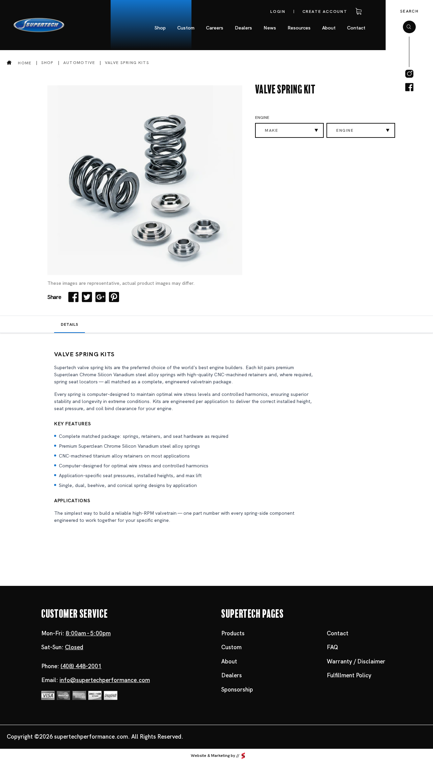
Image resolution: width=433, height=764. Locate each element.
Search (409, 11)
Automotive (79, 62)
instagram (409, 74)
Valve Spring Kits (127, 62)
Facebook (73, 297)
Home (24, 62)
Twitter (87, 297)
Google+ (100, 297)
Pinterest (114, 297)
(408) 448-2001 (81, 666)
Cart (357, 11)
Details (69, 324)
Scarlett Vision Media (243, 755)
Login (277, 11)
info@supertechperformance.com (105, 680)
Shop (47, 62)
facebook (409, 87)
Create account (324, 11)
